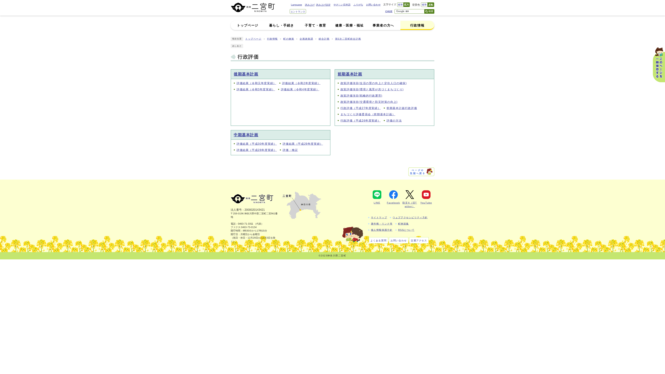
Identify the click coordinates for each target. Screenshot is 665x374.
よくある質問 (378, 240)
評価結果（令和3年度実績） (256, 89)
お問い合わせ (373, 4)
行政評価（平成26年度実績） (360, 120)
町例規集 (403, 223)
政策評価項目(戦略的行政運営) (361, 95)
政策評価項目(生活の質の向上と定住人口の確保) (373, 83)
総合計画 (324, 39)
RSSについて (406, 230)
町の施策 (288, 39)
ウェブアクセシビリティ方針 (410, 217)
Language (296, 4)
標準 (400, 4)
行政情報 (272, 39)
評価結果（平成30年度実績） (257, 143)
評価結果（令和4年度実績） (300, 89)
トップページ (253, 39)
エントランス (298, 11)
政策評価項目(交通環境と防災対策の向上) (369, 101)
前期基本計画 (350, 74)
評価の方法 (394, 120)
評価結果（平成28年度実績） (257, 150)
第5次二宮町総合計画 (348, 39)
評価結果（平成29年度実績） (303, 143)
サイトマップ (379, 217)
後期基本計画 (246, 74)
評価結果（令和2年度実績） (301, 83)
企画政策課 (306, 39)
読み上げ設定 (323, 4)
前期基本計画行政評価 (402, 108)
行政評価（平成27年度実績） (360, 108)
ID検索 (388, 11)
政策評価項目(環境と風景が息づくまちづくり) (372, 89)
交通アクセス (419, 240)
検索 (430, 11)
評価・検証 (290, 150)
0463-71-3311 (245, 223)
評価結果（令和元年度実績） (256, 83)
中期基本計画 (246, 135)
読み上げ (310, 4)
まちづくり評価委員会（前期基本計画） (367, 114)
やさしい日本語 (342, 4)
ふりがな (358, 4)
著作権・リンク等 (382, 223)
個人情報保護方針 (382, 230)
